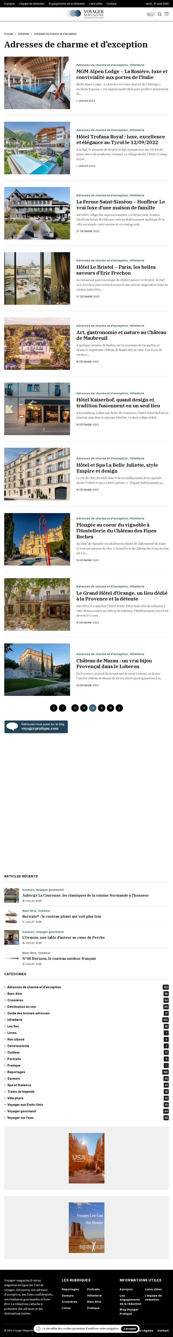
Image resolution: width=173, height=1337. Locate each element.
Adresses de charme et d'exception (55, 33)
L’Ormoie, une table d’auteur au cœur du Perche (63, 937)
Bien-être (29, 910)
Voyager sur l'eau (87, 1117)
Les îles (87, 1026)
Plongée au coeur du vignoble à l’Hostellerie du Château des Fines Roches (116, 530)
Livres (87, 1033)
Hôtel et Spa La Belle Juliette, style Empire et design (117, 468)
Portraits (87, 1059)
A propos (126, 1289)
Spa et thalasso (87, 1085)
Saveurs (28, 889)
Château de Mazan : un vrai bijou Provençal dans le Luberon (114, 663)
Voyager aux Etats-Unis (87, 1104)
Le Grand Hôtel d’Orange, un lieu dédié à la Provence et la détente (122, 596)
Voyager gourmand (50, 889)
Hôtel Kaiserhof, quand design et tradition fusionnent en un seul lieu (118, 402)
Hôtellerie (23, 33)
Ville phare (87, 1098)
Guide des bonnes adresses (87, 1013)
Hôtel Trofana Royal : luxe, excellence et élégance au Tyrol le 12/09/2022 (120, 139)
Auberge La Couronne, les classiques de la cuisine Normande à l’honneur (85, 895)
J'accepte (129, 1328)
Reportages (87, 1072)
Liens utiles (153, 1289)
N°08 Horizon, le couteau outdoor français (59, 958)
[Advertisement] (86, 803)
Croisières (87, 1000)
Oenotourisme (87, 1046)
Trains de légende (87, 1091)
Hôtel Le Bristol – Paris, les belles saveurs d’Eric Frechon (116, 270)
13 (84, 708)
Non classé (87, 1039)
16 (110, 708)
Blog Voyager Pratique (129, 1311)
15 (101, 708)
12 (75, 708)
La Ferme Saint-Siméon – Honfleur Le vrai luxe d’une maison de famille (120, 204)
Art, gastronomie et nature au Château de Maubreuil (121, 335)
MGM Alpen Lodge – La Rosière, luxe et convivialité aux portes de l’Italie (122, 74)
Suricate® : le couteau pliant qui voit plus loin (61, 916)
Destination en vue (87, 1006)
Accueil (8, 33)
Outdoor (44, 910)
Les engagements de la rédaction (130, 1299)
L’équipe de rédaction (153, 1297)
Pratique (87, 1065)
